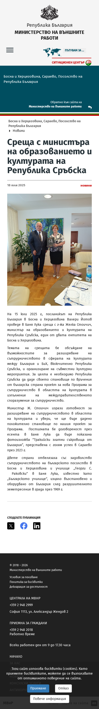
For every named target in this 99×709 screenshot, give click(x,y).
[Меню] (10, 49)
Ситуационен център (68, 62)
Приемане (38, 688)
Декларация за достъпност (29, 586)
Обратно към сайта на (66, 102)
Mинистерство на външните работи (55, 106)
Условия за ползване (24, 577)
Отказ (63, 688)
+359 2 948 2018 (21, 630)
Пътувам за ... (74, 50)
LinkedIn (36, 525)
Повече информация (49, 699)
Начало (16, 657)
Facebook (23, 525)
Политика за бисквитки (26, 582)
